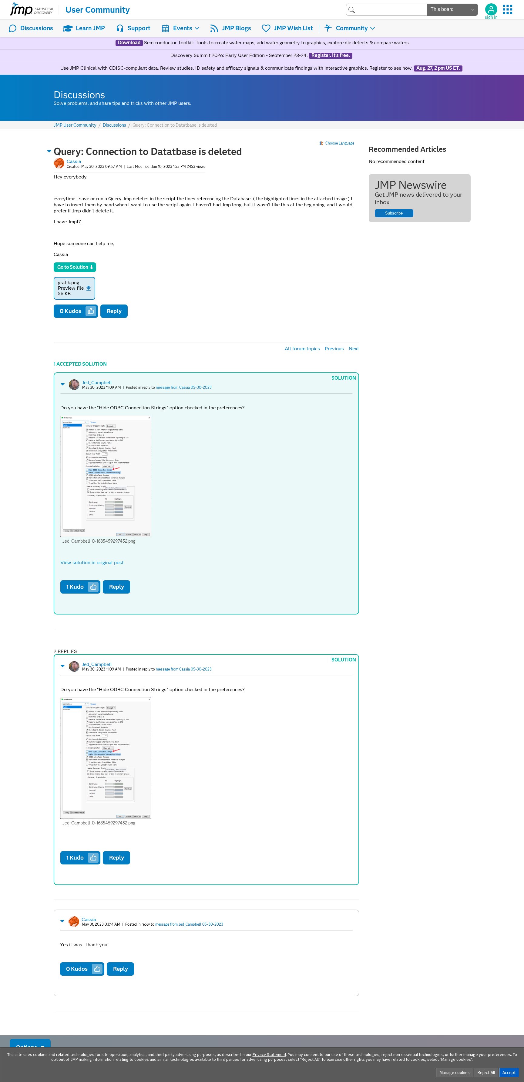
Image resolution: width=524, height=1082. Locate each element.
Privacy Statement (269, 1054)
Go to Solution (72, 267)
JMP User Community (75, 125)
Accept (509, 1072)
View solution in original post (92, 562)
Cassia (74, 161)
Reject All (486, 1072)
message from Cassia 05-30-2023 (184, 387)
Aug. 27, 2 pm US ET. (438, 68)
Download (129, 42)
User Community (98, 10)
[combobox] (386, 9)
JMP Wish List (293, 28)
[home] (32, 9)
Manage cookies (454, 1072)
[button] (49, 151)
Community (352, 28)
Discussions (36, 28)
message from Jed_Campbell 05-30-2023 (189, 924)
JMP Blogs (236, 28)
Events (182, 28)
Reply (114, 311)
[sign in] (491, 9)
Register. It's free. (330, 55)
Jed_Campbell (97, 382)
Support (139, 28)
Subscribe (394, 213)
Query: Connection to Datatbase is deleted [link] (175, 125)
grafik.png (68, 282)
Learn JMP (90, 28)
